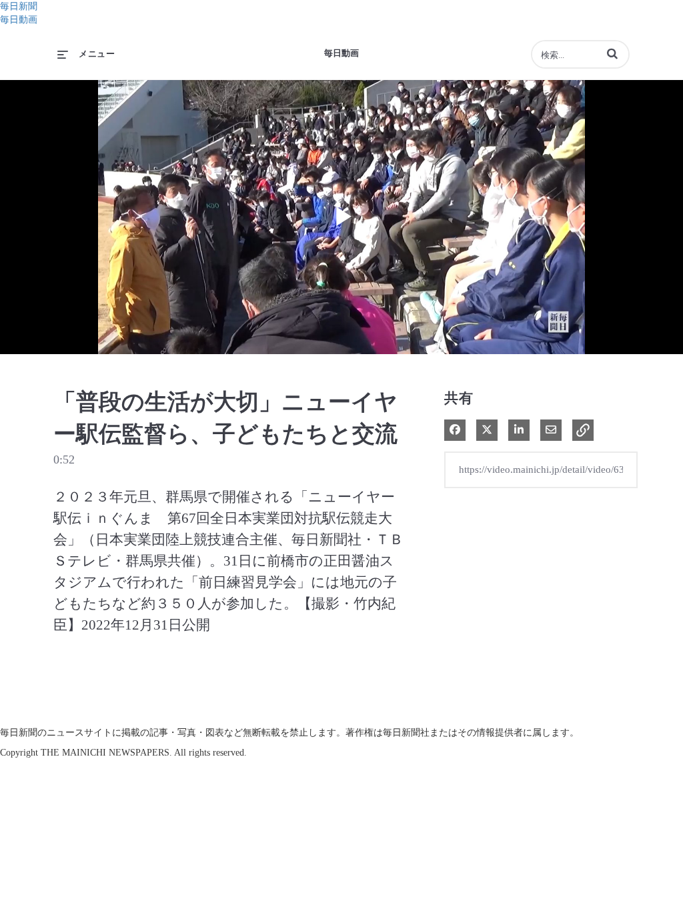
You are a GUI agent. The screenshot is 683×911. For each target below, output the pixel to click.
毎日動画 (18, 20)
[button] (612, 53)
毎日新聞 (18, 6)
